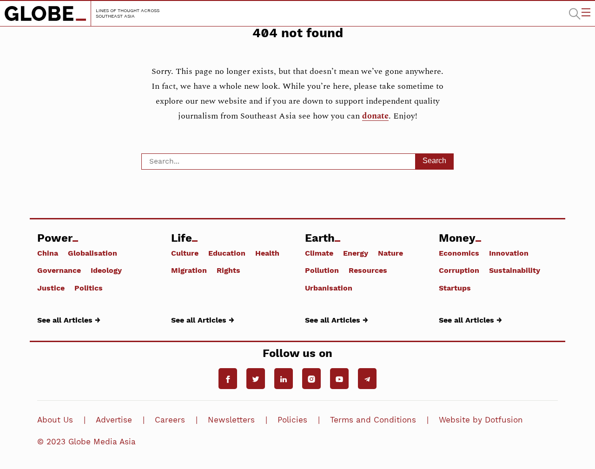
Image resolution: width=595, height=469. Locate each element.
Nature (390, 253)
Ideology (106, 270)
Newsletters (231, 419)
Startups (455, 288)
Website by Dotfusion (481, 419)
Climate (319, 253)
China (47, 253)
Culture (184, 253)
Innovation (509, 253)
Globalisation (92, 253)
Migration (189, 270)
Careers (170, 419)
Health (267, 253)
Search (434, 161)
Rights (228, 270)
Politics (88, 288)
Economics (459, 253)
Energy (355, 253)
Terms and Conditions (373, 419)
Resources (368, 270)
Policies (292, 419)
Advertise (114, 419)
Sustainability (514, 270)
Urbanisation (328, 288)
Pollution (322, 270)
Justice (51, 288)
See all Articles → (68, 320)
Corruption (459, 270)
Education (226, 253)
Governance (59, 270)
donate (375, 116)
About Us (55, 419)
